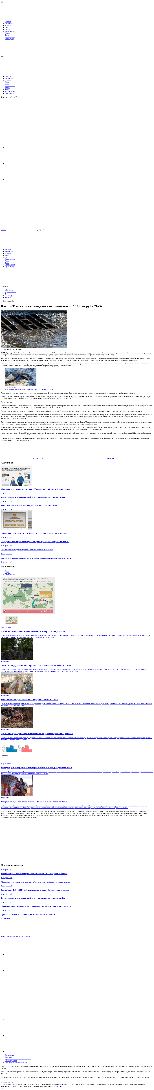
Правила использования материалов (18, 1059)
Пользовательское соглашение (16, 1063)
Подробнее (58, 1086)
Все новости (5, 918)
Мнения (8, 25)
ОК (2, 1088)
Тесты (7, 35)
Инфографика (10, 31)
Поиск (3, 230)
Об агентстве (9, 1055)
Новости (8, 22)
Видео (7, 29)
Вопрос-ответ (10, 37)
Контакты (8, 1057)
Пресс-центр (9, 39)
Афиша (7, 33)
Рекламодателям (11, 1061)
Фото (7, 27)
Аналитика (9, 23)
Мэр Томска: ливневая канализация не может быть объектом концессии (30, 389)
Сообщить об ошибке (25, 936)
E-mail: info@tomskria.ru (9, 936)
